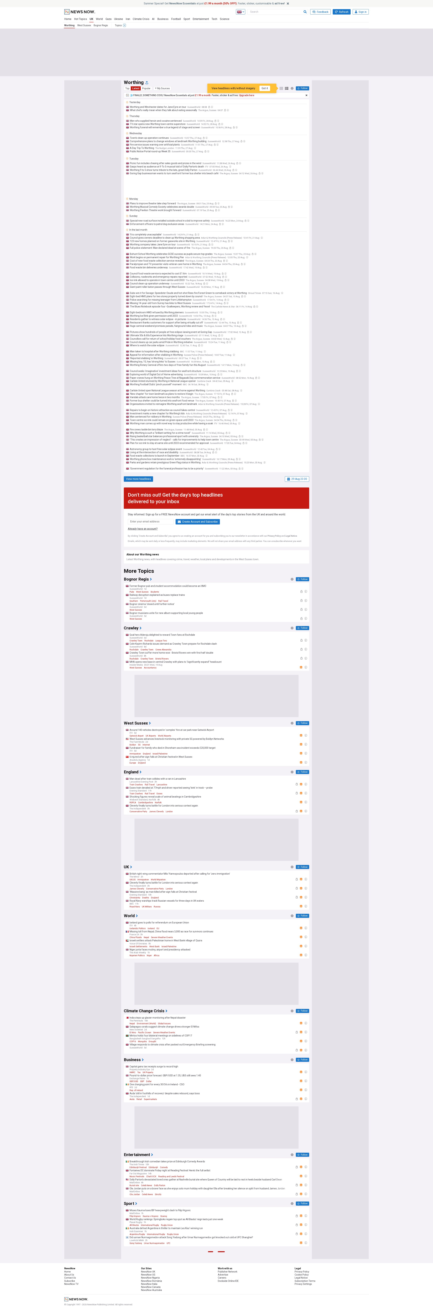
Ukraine (118, 19)
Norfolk (158, 803)
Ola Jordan (135, 1194)
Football (176, 19)
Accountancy (150, 668)
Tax (139, 1072)
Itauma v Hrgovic (150, 1216)
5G (139, 745)
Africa (156, 955)
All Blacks (134, 1225)
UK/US (132, 880)
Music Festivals (137, 1177)
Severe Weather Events (162, 937)
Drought (152, 1041)
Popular (146, 88)
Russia (157, 907)
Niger (149, 955)
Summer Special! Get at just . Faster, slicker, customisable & (214, 3)
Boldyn (133, 745)
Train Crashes (136, 785)
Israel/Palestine (160, 754)
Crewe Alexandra (163, 650)
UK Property (148, 1072)
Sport (187, 19)
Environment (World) (146, 1024)
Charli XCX (151, 1177)
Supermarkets (150, 1099)
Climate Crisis (141, 19)
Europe (133, 763)
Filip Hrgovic (135, 1216)
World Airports (164, 736)
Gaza (108, 19)
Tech (214, 19)
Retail (139, 1099)
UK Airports (151, 736)
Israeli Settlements (138, 947)
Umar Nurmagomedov (154, 1243)
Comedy (164, 1167)
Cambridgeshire (145, 803)
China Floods (136, 937)
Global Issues (164, 1024)
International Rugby (150, 1225)
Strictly (158, 1194)
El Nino (133, 1033)
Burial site (134, 1185)
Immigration (135, 754)
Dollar (149, 1081)
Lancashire (162, 785)
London (169, 812)
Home (67, 19)
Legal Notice (291, 536)
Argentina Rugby (137, 1234)
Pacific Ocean (144, 1033)
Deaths (145, 898)
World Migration (158, 880)
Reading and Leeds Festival (171, 1177)
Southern (134, 601)
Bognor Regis (101, 25)
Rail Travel (163, 601)
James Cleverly (156, 812)
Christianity (135, 898)
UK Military (147, 907)
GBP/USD (134, 1081)
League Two (161, 641)
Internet (146, 745)
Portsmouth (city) (148, 601)
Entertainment (201, 19)
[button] (162, 88)
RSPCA (133, 803)
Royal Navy (135, 907)
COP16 (133, 1041)
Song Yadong (136, 1243)
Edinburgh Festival (138, 1167)
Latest (135, 88)
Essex (159, 794)
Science (224, 19)
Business (162, 19)
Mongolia (142, 1041)
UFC (168, 1243)
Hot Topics (80, 19)
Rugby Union (167, 1225)
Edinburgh (153, 1167)
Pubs (132, 592)
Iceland (151, 928)
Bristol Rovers (162, 659)
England (147, 754)
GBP (142, 1081)
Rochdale (148, 641)
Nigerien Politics (137, 955)
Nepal (146, 937)
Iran (128, 19)
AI (153, 19)
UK (91, 19)
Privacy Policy (274, 536)
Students (155, 592)
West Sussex (84, 25)
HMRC (132, 1072)
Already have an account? (143, 528)
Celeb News (146, 1185)
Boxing (164, 1216)
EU (158, 928)
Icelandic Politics (138, 928)
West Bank (154, 947)
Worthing (69, 25)
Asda (132, 1099)
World (99, 19)
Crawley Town (136, 641)
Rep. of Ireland (136, 1090)
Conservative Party (138, 812)
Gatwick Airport (137, 736)
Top (127, 88)
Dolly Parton (159, 1185)
